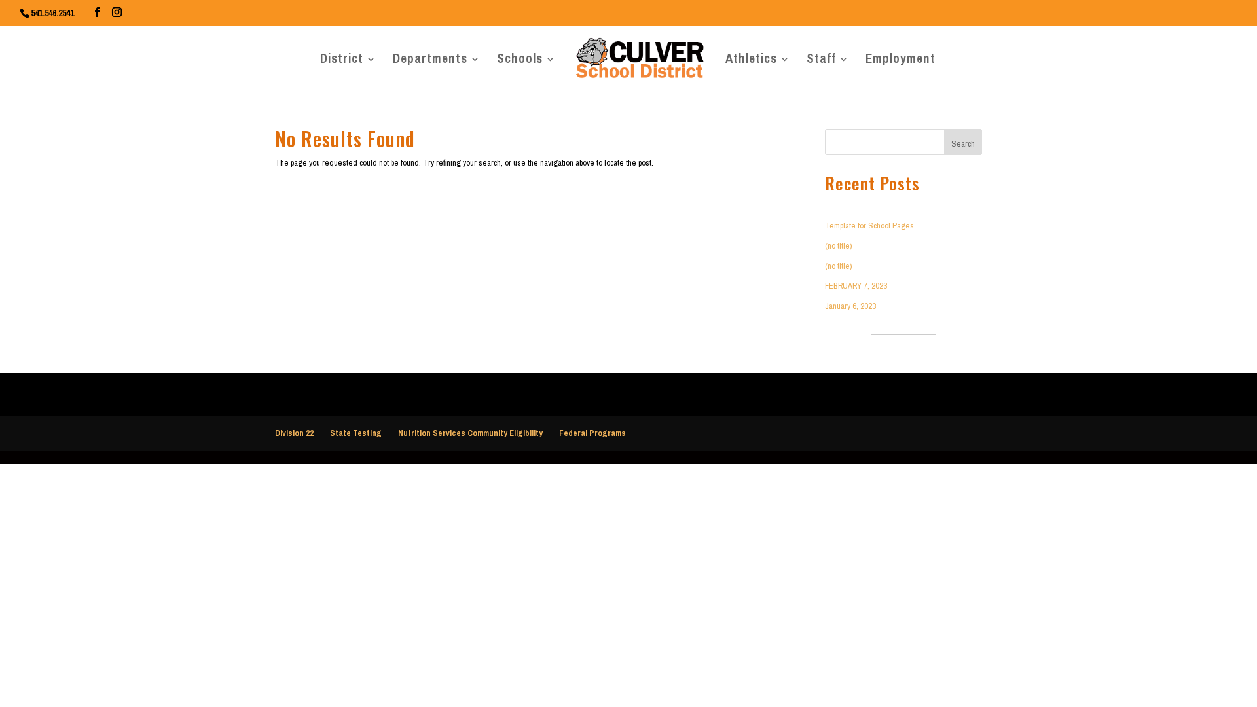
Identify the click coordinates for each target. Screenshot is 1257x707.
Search (963, 143)
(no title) (838, 245)
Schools (520, 62)
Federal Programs (592, 433)
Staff (821, 62)
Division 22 (294, 433)
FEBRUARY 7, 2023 (856, 285)
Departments (430, 62)
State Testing (356, 433)
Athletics (751, 62)
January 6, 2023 (850, 306)
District (341, 62)
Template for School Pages (869, 225)
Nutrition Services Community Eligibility (470, 433)
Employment (900, 62)
